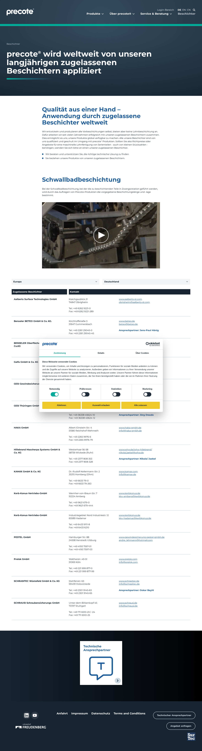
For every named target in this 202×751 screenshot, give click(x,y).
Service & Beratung (154, 13)
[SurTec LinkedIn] (26, 715)
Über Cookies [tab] (142, 353)
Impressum (79, 713)
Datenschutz (100, 713)
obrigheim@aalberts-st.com (134, 302)
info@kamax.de (127, 474)
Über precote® (120, 13)
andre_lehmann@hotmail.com (136, 540)
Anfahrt (62, 713)
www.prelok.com (128, 559)
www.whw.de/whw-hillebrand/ (135, 449)
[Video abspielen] (101, 235)
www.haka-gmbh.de (130, 427)
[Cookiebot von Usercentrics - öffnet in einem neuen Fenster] (148, 344)
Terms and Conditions (129, 713)
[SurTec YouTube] (35, 715)
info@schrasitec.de (129, 584)
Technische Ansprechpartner (96, 648)
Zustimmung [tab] (60, 353)
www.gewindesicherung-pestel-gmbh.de (141, 537)
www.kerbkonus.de (129, 493)
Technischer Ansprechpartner (174, 715)
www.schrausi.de (128, 603)
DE (179, 9)
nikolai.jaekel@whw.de (131, 452)
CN (189, 9)
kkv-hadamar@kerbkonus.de (135, 518)
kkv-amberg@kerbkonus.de (134, 496)
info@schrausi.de (128, 606)
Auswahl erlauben (101, 405)
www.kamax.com (128, 471)
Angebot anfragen (180, 726)
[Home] (20, 11)
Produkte (93, 13)
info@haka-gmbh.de (130, 430)
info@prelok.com (128, 562)
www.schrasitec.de (129, 581)
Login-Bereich (165, 9)
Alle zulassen (140, 405)
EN (184, 9)
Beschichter (186, 13)
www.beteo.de (127, 321)
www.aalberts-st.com (130, 299)
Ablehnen (61, 405)
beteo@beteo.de (128, 324)
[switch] (85, 394)
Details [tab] (101, 353)
